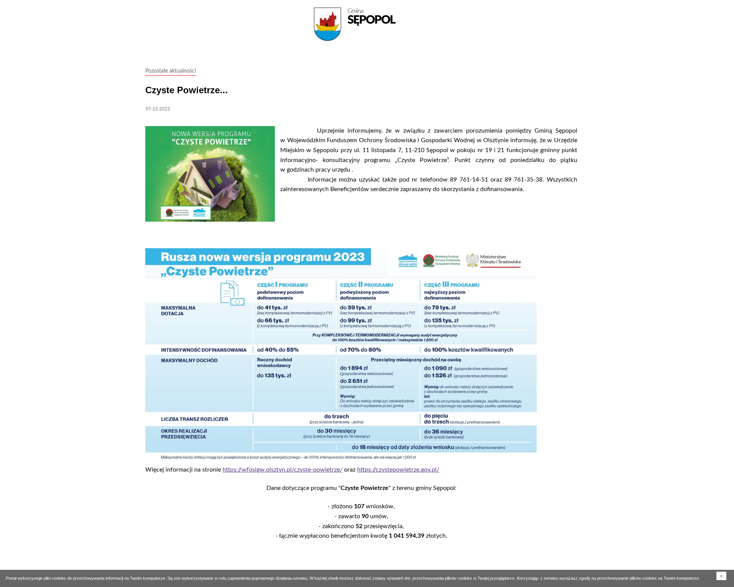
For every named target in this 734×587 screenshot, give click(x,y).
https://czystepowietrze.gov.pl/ (398, 470)
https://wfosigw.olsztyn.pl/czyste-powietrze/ (282, 470)
